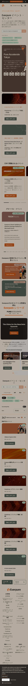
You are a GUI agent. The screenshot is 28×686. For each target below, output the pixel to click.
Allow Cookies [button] (5, 679)
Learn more (4, 676)
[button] (7, 683)
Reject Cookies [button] (13, 679)
